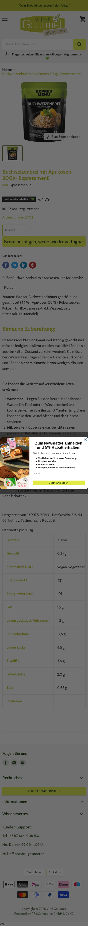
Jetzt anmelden (58, 482)
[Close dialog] (85, 439)
